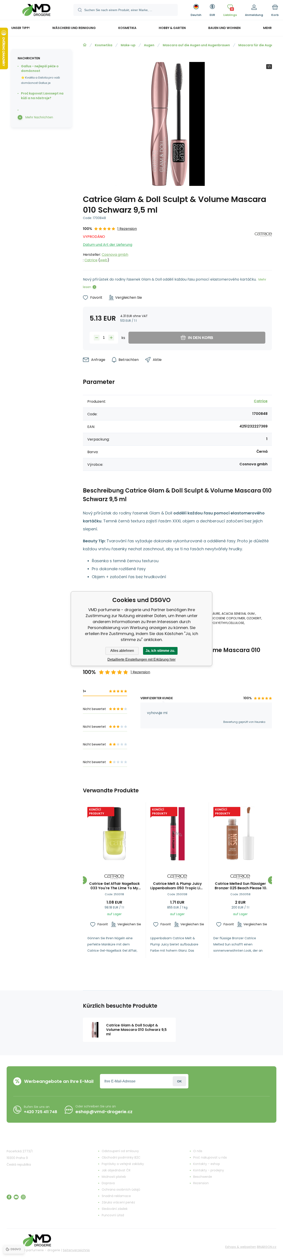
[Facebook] (9, 1197)
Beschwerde (202, 1176)
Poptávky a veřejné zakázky (123, 1164)
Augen (149, 45)
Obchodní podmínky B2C (121, 1157)
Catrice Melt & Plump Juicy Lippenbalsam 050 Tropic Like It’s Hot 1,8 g (177, 886)
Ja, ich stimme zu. (160, 651)
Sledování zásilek (115, 1209)
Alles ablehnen (122, 651)
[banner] (36, 10)
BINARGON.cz (266, 1247)
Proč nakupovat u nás (210, 1157)
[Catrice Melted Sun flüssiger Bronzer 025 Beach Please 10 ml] (240, 834)
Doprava (108, 1183)
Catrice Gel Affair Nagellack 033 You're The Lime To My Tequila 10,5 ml (114, 886)
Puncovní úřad (113, 1215)
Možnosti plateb (114, 1176)
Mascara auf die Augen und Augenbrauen (196, 45)
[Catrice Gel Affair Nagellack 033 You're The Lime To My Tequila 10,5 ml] (114, 834)
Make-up (128, 45)
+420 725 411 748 (40, 1112)
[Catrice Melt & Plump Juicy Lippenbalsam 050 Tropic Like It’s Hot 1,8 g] (177, 834)
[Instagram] (23, 1197)
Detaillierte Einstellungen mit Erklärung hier (141, 659)
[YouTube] (16, 1197)
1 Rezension (127, 228)
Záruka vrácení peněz (118, 1202)
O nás (197, 1151)
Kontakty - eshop (206, 1164)
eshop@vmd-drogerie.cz (103, 1112)
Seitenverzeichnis (76, 1250)
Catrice (91, 260)
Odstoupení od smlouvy (120, 1151)
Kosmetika (103, 45)
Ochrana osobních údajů (121, 1189)
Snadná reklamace (116, 1196)
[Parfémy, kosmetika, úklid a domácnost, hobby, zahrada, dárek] (84, 45)
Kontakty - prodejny (208, 1170)
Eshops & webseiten (240, 1247)
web (103, 260)
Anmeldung (179, 1081)
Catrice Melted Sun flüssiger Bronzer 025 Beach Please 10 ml (240, 886)
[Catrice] (263, 244)
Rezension (201, 1183)
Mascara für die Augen (256, 45)
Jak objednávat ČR (116, 1170)
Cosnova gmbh (115, 254)
